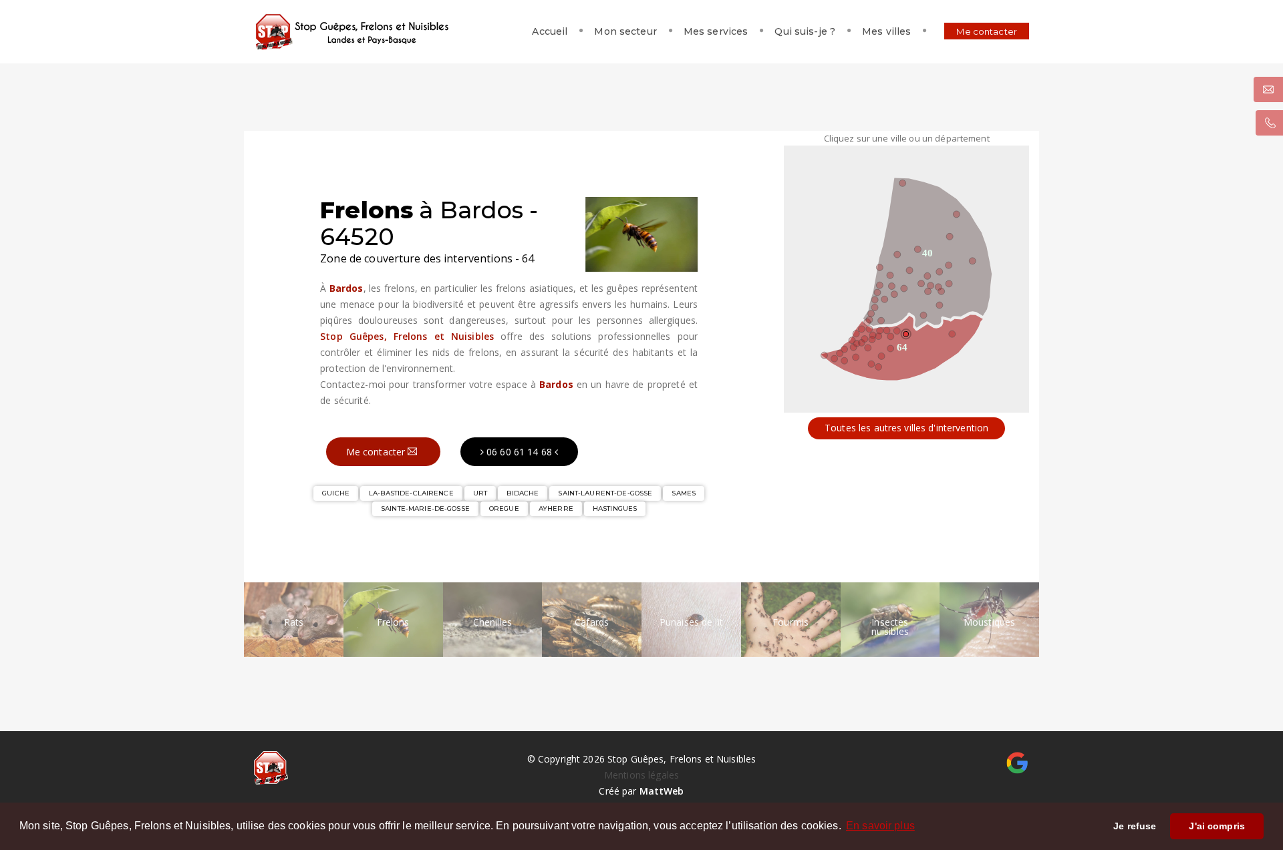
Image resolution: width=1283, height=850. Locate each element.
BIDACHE (523, 493)
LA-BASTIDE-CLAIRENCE (411, 493)
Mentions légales (641, 775)
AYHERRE (556, 508)
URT (480, 493)
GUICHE (335, 493)
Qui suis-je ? (804, 31)
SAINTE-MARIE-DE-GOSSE (425, 508)
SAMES (684, 493)
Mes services (716, 31)
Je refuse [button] (1134, 826)
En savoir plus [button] (880, 825)
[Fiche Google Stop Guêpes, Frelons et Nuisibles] (1017, 762)
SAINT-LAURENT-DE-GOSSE (605, 493)
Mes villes (886, 31)
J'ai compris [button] (1217, 826)
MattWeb (661, 791)
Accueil (549, 31)
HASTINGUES (615, 508)
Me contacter (986, 31)
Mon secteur (625, 31)
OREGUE (504, 508)
